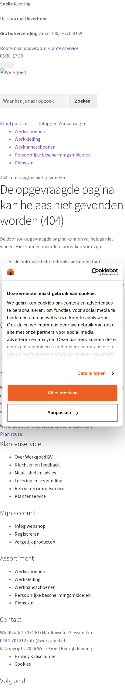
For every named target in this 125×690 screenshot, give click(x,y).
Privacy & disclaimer (35, 656)
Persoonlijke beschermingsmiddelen (53, 155)
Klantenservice (63, 48)
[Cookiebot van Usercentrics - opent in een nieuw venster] (91, 272)
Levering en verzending (38, 480)
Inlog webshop (30, 526)
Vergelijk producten (35, 542)
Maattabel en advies (35, 473)
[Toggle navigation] (7, 65)
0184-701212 (13, 640)
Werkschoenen (30, 131)
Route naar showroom (23, 48)
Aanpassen (59, 412)
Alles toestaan (63, 392)
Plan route (11, 434)
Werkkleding (28, 139)
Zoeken (82, 101)
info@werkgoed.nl (46, 640)
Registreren (27, 534)
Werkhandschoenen (35, 147)
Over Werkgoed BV (33, 457)
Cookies (23, 664)
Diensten (24, 163)
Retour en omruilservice (39, 488)
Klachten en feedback (37, 465)
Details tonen (91, 373)
